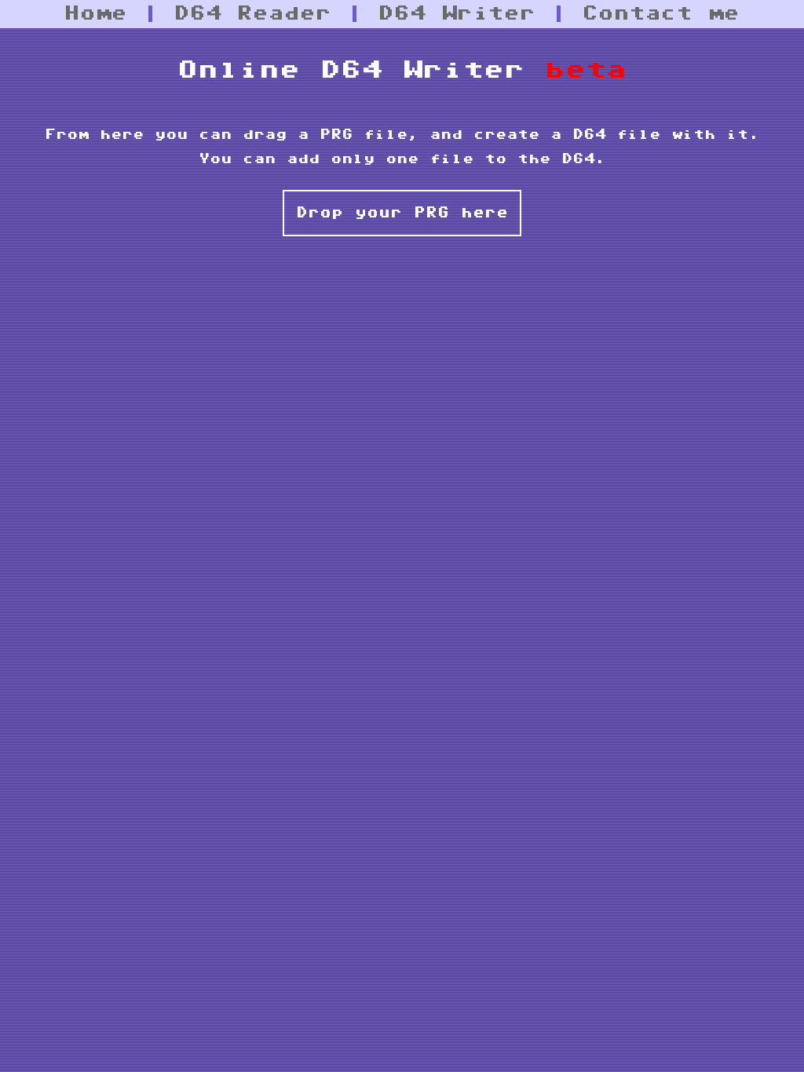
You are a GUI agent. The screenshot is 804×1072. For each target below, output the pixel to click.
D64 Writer (456, 13)
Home (95, 13)
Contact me (661, 13)
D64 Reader (252, 13)
